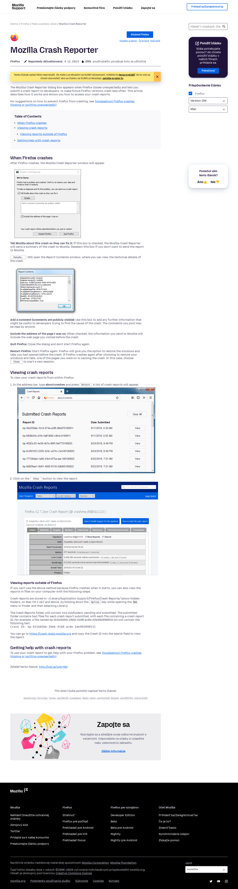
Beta (114, 821)
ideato (85, 698)
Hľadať (224, 26)
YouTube (218, 881)
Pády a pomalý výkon (44, 23)
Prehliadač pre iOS (75, 834)
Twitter (15, 831)
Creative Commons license (74, 873)
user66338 (62, 698)
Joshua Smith (141, 698)
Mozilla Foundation (123, 862)
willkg (93, 698)
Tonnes (52, 698)
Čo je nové (144, 41)
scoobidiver (75, 698)
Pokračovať (208, 70)
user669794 (126, 698)
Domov (14, 23)
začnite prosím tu (113, 78)
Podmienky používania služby (50, 881)
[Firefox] (14, 37)
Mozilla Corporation (95, 862)
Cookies (98, 881)
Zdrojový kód (19, 825)
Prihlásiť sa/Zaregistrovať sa (207, 6)
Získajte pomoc (169, 840)
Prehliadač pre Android (78, 827)
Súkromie (155, 41)
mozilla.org (17, 881)
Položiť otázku (123, 8)
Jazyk (188, 862)
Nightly (116, 834)
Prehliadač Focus (74, 840)
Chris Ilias (42, 698)
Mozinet (115, 698)
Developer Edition (123, 815)
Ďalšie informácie (113, 751)
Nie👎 (215, 182)
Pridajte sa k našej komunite (29, 837)
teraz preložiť (127, 74)
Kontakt (114, 881)
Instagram (226, 881)
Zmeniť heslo (167, 827)
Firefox (25, 23)
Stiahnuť (68, 815)
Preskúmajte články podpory (56, 8)
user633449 (103, 698)
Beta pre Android (122, 827)
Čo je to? (165, 821)
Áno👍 (202, 182)
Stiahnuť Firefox (140, 34)
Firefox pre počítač (75, 821)
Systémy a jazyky (128, 41)
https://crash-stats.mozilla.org (50, 633)
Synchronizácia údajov (174, 834)
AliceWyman (30, 698)
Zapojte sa (148, 8)
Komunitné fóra (94, 8)
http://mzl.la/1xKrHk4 (53, 666)
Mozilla (19, 791)
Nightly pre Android (124, 840)
